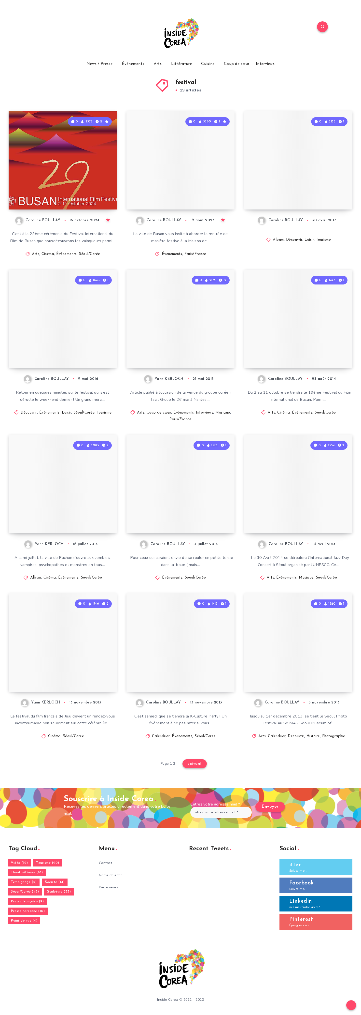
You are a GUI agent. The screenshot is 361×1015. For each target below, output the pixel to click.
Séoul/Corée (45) (25, 892)
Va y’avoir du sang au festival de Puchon (60, 516)
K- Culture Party (159, 679)
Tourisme (323, 240)
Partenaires (108, 887)
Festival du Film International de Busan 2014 (296, 350)
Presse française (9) (27, 901)
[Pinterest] (72, 27)
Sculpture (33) (59, 892)
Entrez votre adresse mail (215, 804)
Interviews (265, 64)
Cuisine (207, 64)
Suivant (194, 764)
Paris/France (195, 254)
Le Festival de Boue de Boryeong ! (168, 516)
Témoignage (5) (24, 882)
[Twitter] (50, 27)
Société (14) (55, 882)
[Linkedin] (61, 27)
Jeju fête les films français (54, 679)
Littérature (181, 64)
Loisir (309, 240)
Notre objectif (110, 875)
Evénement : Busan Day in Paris (173, 192)
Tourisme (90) (47, 863)
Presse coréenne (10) (28, 911)
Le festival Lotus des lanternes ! (61, 350)
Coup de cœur (237, 64)
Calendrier (161, 736)
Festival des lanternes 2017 (292, 196)
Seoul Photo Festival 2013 (290, 679)
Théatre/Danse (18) (27, 872)
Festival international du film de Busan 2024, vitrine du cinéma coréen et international (62, 188)
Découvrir (294, 240)
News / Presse (99, 64)
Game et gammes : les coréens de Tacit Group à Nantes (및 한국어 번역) (180, 346)
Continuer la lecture (92, 195)
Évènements (133, 64)
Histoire (313, 736)
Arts (158, 64)
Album (278, 240)
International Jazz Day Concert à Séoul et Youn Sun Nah (298, 516)
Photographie (333, 736)
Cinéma (48, 254)
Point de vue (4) (24, 921)
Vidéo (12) (19, 863)
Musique (222, 413)
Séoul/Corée (89, 254)
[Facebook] (38, 27)
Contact (105, 863)
